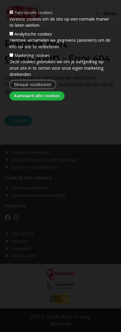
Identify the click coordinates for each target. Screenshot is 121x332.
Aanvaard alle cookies (37, 95)
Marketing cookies (32, 55)
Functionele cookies (33, 12)
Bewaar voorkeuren (32, 84)
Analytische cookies (33, 34)
